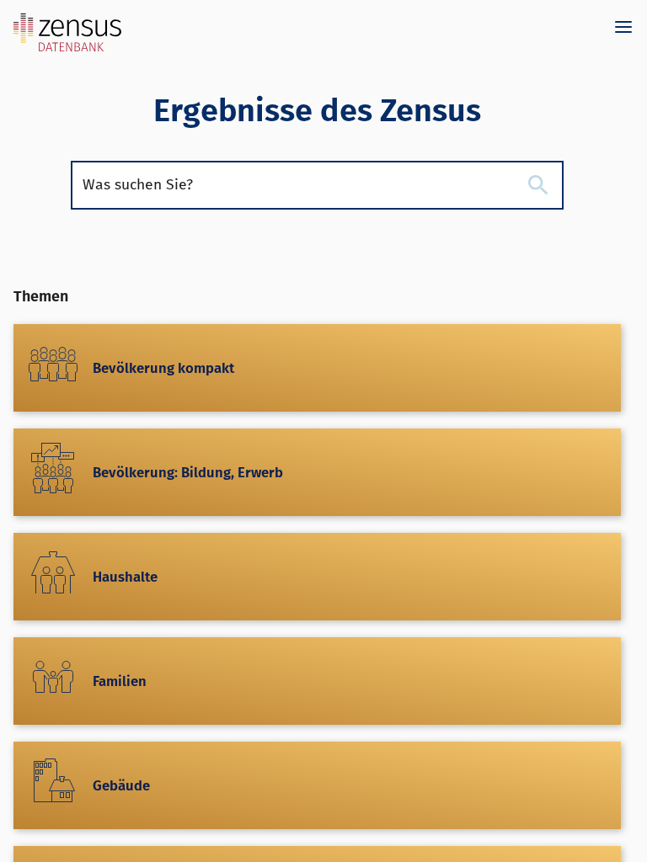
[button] (538, 185)
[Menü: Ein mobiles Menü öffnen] (623, 27)
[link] (67, 30)
